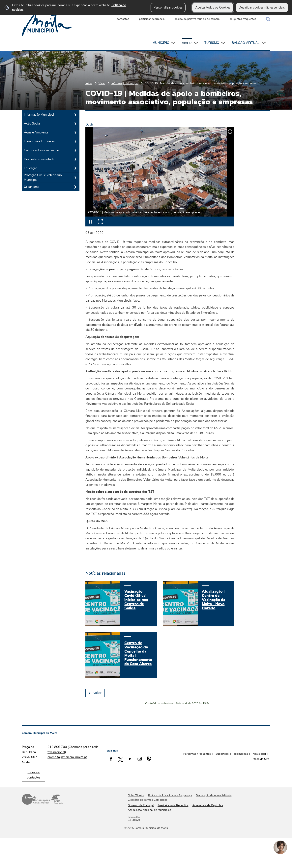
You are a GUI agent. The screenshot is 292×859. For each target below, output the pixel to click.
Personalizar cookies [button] (168, 7)
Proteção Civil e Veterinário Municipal (43, 177)
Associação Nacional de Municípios (149, 810)
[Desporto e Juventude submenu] (75, 159)
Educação (30, 168)
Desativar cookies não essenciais (262, 7)
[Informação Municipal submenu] (75, 114)
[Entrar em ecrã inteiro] (100, 221)
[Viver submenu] (196, 43)
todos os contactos (34, 775)
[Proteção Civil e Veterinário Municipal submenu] (75, 177)
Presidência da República (173, 805)
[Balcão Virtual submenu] (263, 43)
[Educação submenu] (75, 168)
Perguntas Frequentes (197, 754)
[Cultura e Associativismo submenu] (75, 150)
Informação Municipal (124, 83)
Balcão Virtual (245, 42)
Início (88, 83)
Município (161, 42)
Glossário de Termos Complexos (147, 800)
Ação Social (32, 123)
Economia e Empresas (39, 141)
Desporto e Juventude (39, 159)
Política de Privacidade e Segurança (170, 795)
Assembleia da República (207, 805)
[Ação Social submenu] (75, 123)
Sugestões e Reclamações (232, 754)
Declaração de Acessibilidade (213, 795)
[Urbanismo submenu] (75, 186)
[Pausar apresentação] (90, 221)
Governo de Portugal (141, 805)
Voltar (98, 692)
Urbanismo (32, 186)
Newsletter (259, 754)
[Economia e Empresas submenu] (75, 141)
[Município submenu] (173, 43)
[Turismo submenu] (223, 43)
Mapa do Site (261, 759)
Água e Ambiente (36, 132)
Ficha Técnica (136, 795)
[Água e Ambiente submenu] (75, 132)
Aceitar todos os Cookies (212, 7)
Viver (187, 43)
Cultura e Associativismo (41, 150)
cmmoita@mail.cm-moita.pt (67, 757)
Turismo (211, 42)
